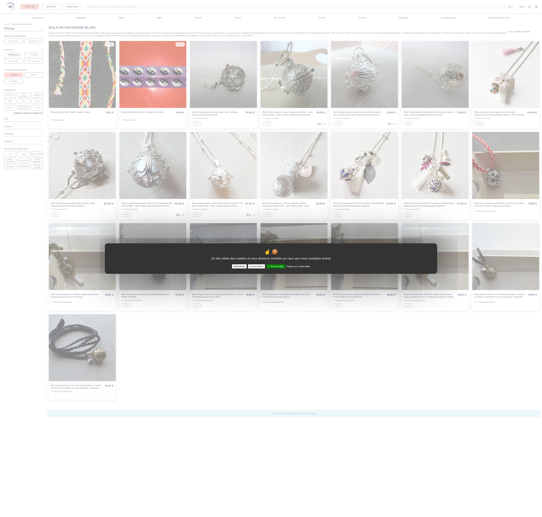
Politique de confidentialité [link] (298, 266)
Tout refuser (239, 266)
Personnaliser (257, 266)
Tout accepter (277, 266)
